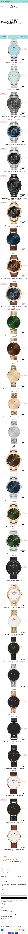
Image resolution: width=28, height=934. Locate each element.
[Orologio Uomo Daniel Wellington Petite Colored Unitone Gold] (14, 376)
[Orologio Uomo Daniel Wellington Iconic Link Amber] (14, 460)
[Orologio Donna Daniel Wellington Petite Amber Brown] (14, 349)
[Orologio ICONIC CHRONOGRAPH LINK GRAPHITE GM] (14, 103)
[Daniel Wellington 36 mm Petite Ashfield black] (14, 648)
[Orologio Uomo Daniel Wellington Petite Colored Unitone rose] (14, 404)
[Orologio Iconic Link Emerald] (14, 541)
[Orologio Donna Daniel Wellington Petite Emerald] (14, 322)
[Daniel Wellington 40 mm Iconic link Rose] (14, 595)
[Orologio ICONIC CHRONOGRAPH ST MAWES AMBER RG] (14, 266)
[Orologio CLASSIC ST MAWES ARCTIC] (14, 239)
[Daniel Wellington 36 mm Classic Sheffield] (14, 756)
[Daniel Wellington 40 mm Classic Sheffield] (14, 810)
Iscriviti (14, 897)
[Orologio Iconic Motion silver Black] (14, 568)
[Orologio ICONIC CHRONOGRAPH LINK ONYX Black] (14, 185)
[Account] (23, 6)
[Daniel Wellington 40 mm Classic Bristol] (14, 783)
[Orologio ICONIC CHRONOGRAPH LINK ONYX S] (14, 158)
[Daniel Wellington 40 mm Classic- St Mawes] (14, 836)
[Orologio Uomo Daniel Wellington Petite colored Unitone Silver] (14, 432)
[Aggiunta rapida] (1, 113)
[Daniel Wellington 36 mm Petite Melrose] (14, 702)
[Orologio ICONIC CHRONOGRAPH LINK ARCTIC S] (14, 132)
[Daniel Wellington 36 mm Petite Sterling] (14, 675)
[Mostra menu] (2, 6)
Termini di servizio (4, 901)
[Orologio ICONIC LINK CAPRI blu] (14, 50)
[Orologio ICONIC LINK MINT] (14, 77)
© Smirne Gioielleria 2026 (6, 926)
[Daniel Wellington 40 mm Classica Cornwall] (14, 729)
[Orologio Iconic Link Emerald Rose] (14, 514)
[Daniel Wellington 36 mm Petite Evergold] (14, 621)
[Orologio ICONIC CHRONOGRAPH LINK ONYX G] (14, 212)
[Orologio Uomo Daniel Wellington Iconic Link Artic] (14, 487)
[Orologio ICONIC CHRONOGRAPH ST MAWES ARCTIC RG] (14, 294)
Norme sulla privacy (22, 900)
